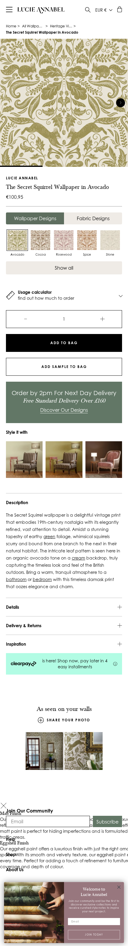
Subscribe (107, 821)
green (49, 537)
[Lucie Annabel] (41, 10)
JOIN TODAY (94, 934)
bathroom (16, 579)
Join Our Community (29, 810)
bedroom (42, 579)
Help (10, 839)
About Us (15, 869)
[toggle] (87, 10)
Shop (11, 854)
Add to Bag (64, 342)
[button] (3, 806)
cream (78, 558)
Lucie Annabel (22, 178)
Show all (64, 268)
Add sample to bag (64, 366)
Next (120, 103)
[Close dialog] (119, 887)
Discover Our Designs (64, 410)
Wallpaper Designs (35, 218)
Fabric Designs (93, 218)
